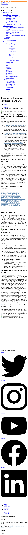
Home (5, 504)
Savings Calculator (11, 40)
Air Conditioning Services (13, 16)
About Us (8, 63)
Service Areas (9, 43)
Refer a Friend (9, 87)
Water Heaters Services (12, 21)
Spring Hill (12, 59)
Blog (7, 65)
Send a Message (10, 81)
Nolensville (12, 56)
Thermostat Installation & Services (15, 23)
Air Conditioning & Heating (10, 15)
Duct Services (9, 19)
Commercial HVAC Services (13, 24)
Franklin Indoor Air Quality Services (10, 193)
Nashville (11, 54)
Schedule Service (10, 82)
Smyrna (11, 57)
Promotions (9, 71)
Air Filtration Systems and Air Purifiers (14, 125)
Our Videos (9, 68)
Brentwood (12, 45)
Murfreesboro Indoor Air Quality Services (11, 200)
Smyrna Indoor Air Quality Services (10, 204)
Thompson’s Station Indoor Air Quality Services (13, 198)
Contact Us (6, 508)
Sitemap (11, 526)
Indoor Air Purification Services (14, 30)
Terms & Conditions (6, 527)
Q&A (7, 70)
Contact (5, 79)
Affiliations (9, 73)
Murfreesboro (12, 52)
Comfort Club (9, 62)
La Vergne (11, 49)
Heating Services (10, 18)
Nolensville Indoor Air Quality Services (10, 203)
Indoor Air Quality (8, 26)
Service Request (8, 91)
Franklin (11, 46)
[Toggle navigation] (11, 12)
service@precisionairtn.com (11, 346)
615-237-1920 (8, 348)
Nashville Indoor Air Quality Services (10, 201)
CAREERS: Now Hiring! (7, 1)
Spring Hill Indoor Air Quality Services (10, 205)
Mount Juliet (12, 51)
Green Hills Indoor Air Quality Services (10, 194)
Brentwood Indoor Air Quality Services (10, 192)
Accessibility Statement (12, 76)
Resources (5, 41)
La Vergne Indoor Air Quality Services (10, 196)
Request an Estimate (11, 84)
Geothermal (6, 38)
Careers (8, 89)
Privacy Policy (10, 78)
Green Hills (12, 48)
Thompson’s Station (14, 60)
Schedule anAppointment (7, 512)
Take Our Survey (10, 86)
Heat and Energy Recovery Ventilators (13, 142)
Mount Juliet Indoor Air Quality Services (11, 197)
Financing (8, 75)
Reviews (8, 67)
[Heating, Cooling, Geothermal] (6, 2)
